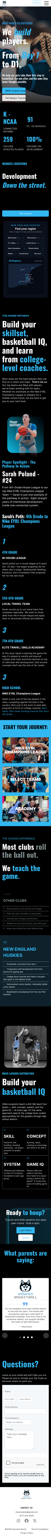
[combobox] (17, 1422)
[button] (32, 1422)
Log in (37, 3)
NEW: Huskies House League (15, 90)
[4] (32, 1337)
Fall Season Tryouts (15, 98)
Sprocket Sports (19, 1529)
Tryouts (25, 1237)
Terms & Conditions (39, 1529)
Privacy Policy (26, 1533)
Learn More (25, 1230)
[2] (24, 1337)
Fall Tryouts (26, 213)
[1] (20, 1337)
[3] (28, 1337)
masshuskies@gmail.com (27, 1512)
